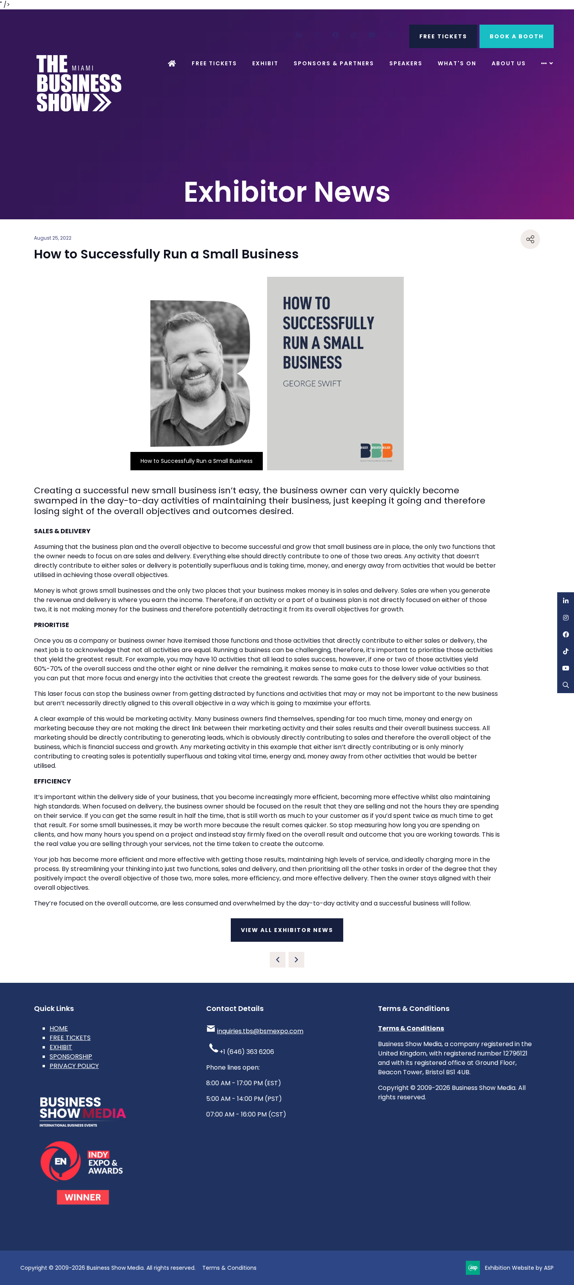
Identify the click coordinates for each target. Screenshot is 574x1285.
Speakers (405, 63)
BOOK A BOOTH (517, 36)
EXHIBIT (61, 1047)
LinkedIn (299, 35)
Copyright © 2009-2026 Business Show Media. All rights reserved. (108, 1268)
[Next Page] (296, 960)
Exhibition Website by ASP (519, 1268)
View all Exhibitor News (287, 930)
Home (172, 63)
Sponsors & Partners (334, 63)
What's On (457, 63)
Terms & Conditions (411, 1028)
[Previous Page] (277, 960)
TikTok (354, 35)
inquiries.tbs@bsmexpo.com (260, 1031)
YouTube (372, 35)
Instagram (317, 35)
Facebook (335, 35)
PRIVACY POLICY (74, 1065)
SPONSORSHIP (71, 1056)
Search (390, 35)
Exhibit (265, 63)
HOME (59, 1028)
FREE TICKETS (443, 36)
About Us (509, 63)
